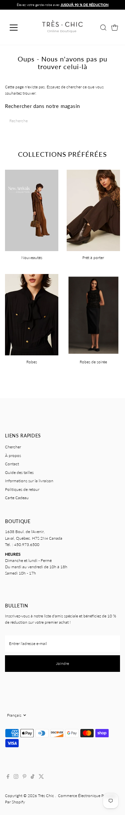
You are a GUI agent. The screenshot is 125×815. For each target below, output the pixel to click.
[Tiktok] (32, 777)
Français (14, 715)
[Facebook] (8, 777)
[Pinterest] (24, 777)
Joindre (62, 663)
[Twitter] (41, 777)
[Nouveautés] (31, 209)
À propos (13, 455)
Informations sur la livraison (29, 480)
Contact (12, 463)
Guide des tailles (19, 472)
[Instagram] (16, 777)
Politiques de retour (22, 489)
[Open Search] (103, 28)
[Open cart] (114, 28)
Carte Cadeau (17, 497)
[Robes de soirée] (93, 314)
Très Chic (46, 795)
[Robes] (31, 314)
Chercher (13, 446)
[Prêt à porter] (93, 209)
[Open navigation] (19, 27)
